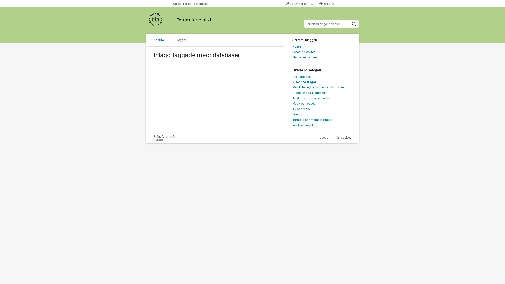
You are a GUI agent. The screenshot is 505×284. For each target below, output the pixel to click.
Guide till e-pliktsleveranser (190, 3)
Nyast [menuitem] (296, 46)
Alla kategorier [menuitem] (301, 76)
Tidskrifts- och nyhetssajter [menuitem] (311, 98)
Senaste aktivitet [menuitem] (303, 52)
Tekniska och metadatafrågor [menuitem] (312, 119)
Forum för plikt (300, 3)
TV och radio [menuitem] (301, 109)
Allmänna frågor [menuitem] (304, 82)
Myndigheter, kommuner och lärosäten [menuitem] (318, 87)
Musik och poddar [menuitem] (304, 103)
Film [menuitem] (295, 114)
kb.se (327, 3)
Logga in (325, 137)
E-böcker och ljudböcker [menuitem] (309, 93)
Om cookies (343, 137)
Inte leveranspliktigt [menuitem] (305, 125)
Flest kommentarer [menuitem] (305, 57)
